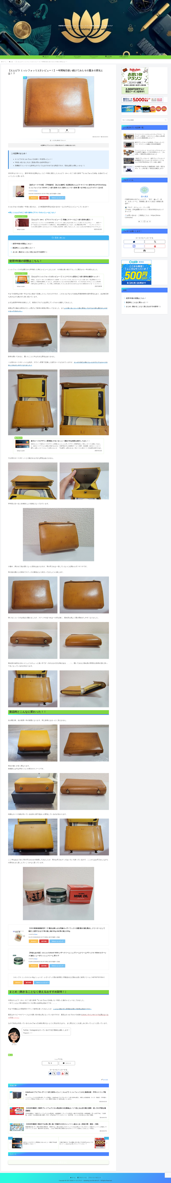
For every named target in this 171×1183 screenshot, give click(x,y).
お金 (11, 1055)
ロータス (144, 196)
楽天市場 (43, 197)
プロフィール (83, 1177)
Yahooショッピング (57, 197)
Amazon (33, 197)
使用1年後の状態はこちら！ (23, 244)
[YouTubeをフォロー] (62, 1073)
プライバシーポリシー (94, 1177)
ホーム (73, 1177)
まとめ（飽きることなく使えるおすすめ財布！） (30, 252)
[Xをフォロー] (54, 1073)
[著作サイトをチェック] (50, 1073)
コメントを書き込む (58, 1162)
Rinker (35, 190)
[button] (165, 120)
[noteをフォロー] (66, 1073)
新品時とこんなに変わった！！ (24, 248)
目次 (57, 237)
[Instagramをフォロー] (58, 1073)
